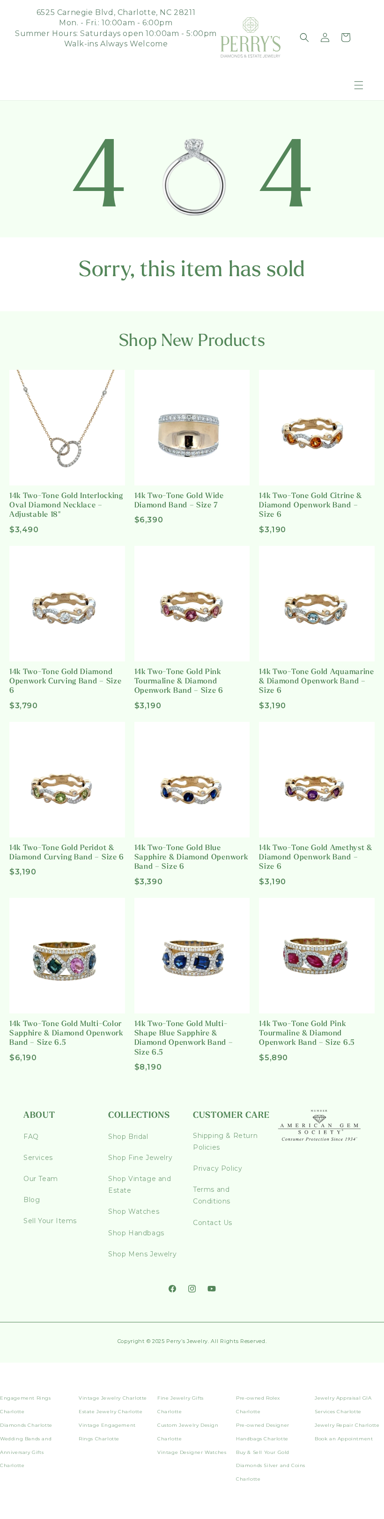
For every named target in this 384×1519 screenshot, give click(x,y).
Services (38, 1157)
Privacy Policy (217, 1168)
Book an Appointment (344, 1439)
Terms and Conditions (211, 1195)
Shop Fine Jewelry (140, 1157)
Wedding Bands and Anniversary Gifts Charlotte (26, 1452)
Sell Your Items (50, 1221)
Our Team (40, 1178)
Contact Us (212, 1222)
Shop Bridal (128, 1136)
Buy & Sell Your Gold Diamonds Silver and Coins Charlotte (270, 1465)
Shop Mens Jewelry (142, 1254)
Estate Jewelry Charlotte (110, 1412)
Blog (31, 1200)
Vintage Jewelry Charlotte (113, 1398)
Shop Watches (133, 1211)
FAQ (31, 1136)
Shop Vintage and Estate (139, 1184)
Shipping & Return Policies (225, 1141)
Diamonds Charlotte (26, 1425)
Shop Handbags (136, 1233)
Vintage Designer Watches (191, 1452)
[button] (358, 85)
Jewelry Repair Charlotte (347, 1425)
